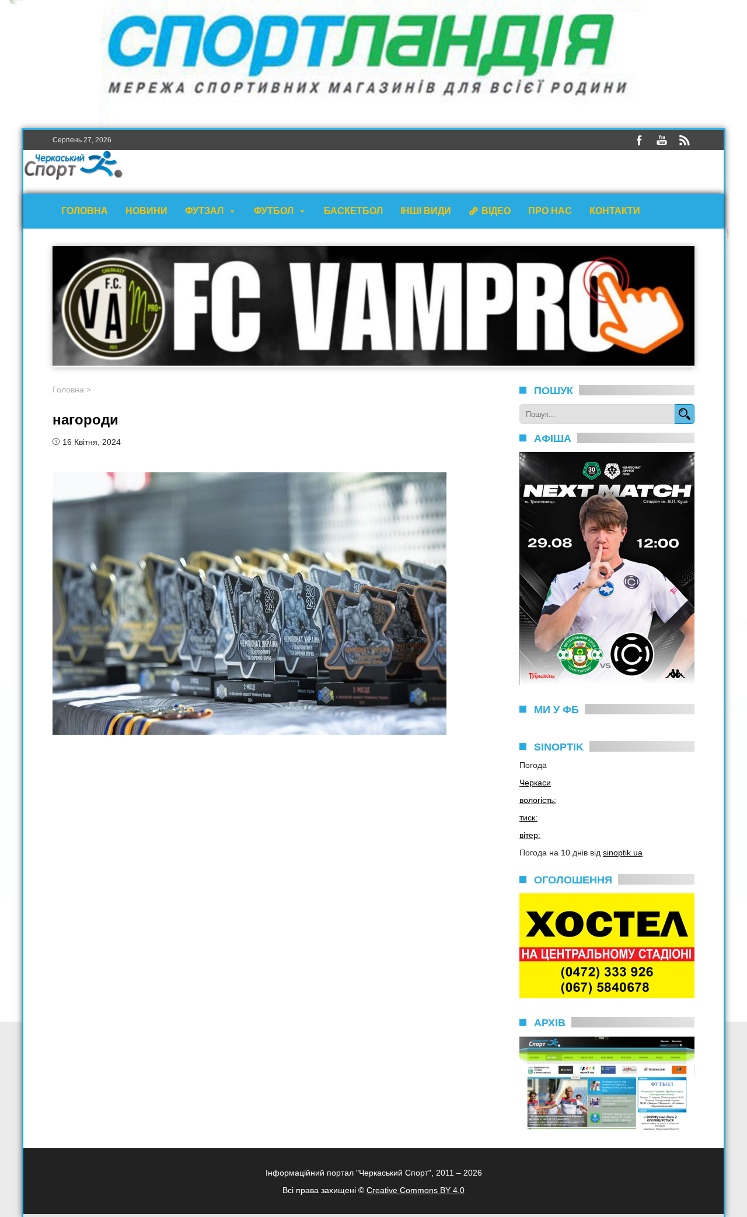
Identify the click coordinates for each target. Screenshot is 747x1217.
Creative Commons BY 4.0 (415, 1190)
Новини (146, 211)
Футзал (204, 211)
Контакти (614, 211)
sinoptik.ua (623, 852)
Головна (84, 211)
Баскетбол (353, 211)
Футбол (274, 211)
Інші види (425, 211)
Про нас (550, 211)
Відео (496, 211)
